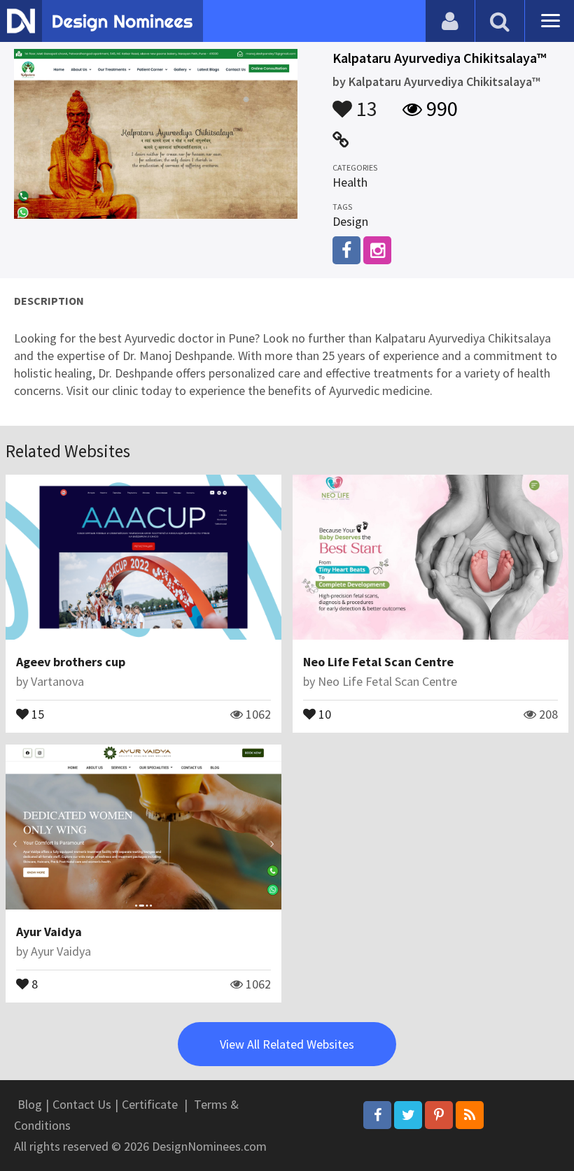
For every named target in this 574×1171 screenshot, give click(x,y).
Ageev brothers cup (70, 662)
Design (350, 221)
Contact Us (81, 1104)
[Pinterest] (439, 1115)
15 (36, 713)
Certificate (150, 1104)
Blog (30, 1104)
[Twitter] (408, 1115)
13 (364, 102)
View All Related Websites (287, 1044)
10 (323, 713)
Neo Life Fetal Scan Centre (378, 662)
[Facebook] (377, 1115)
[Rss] (470, 1115)
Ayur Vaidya (49, 932)
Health (350, 182)
